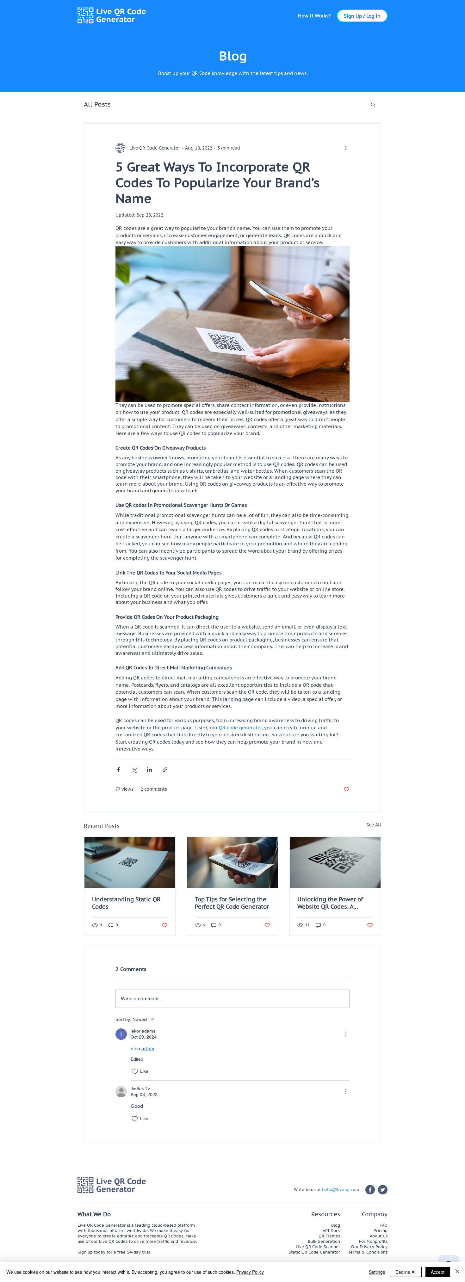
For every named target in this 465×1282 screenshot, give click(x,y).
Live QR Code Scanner (318, 1246)
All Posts (97, 104)
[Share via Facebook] (118, 770)
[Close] (457, 1272)
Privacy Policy (250, 1272)
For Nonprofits (373, 1241)
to (308, 1189)
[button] (314, 16)
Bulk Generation (324, 1241)
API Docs (331, 1230)
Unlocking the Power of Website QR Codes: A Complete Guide (330, 903)
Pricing (381, 1230)
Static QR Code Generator (314, 1252)
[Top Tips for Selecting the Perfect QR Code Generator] (232, 862)
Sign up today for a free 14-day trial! (115, 1252)
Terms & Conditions (368, 1252)
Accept (437, 1272)
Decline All (405, 1272)
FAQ (384, 1225)
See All (373, 825)
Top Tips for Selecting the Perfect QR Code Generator (232, 903)
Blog (335, 1225)
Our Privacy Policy (369, 1246)
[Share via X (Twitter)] (134, 770)
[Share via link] (165, 770)
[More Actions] (346, 1034)
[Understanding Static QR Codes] (129, 862)
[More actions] (346, 148)
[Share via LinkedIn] (149, 770)
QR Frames (329, 1236)
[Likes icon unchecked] (135, 1071)
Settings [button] (377, 1272)
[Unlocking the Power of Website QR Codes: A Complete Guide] (335, 862)
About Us (379, 1236)
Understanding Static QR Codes (126, 903)
